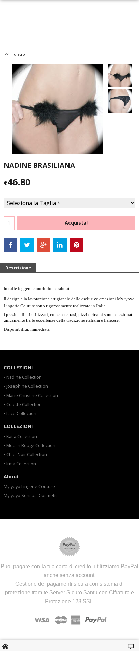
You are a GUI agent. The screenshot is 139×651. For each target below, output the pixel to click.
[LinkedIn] (60, 245)
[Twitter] (27, 245)
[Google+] (43, 245)
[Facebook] (10, 245)
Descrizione (18, 268)
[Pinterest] (76, 245)
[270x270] (120, 75)
